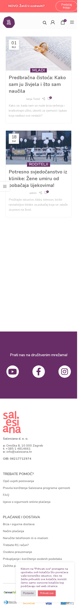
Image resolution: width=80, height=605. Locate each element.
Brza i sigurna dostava (19, 524)
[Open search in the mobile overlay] (45, 22)
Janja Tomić (33, 99)
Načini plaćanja (13, 531)
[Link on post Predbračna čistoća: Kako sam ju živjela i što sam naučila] (38, 54)
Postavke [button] (28, 593)
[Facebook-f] (38, 371)
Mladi (38, 70)
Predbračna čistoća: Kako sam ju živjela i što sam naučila (37, 84)
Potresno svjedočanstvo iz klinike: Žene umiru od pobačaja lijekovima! (38, 179)
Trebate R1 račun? (16, 545)
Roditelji (38, 164)
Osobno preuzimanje (17, 552)
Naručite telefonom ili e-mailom (25, 538)
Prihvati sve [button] (46, 593)
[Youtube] (12, 371)
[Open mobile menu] (72, 22)
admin (33, 193)
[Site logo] (9, 22)
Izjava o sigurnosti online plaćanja (26, 502)
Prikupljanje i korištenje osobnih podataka (32, 559)
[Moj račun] (53, 22)
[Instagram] (64, 371)
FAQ (6, 495)
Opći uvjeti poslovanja (18, 481)
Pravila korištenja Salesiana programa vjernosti (36, 488)
